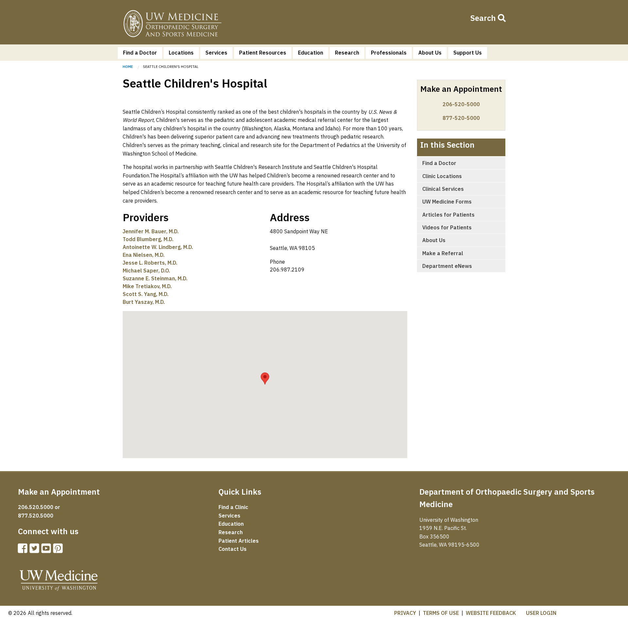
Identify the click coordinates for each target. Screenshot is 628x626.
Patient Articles (238, 540)
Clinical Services (443, 189)
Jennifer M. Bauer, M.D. (151, 231)
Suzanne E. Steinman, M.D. (155, 278)
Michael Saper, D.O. (146, 270)
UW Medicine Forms (447, 201)
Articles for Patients (448, 214)
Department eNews (447, 266)
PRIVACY (405, 613)
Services (216, 52)
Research (347, 52)
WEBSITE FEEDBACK (491, 613)
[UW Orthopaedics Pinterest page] (59, 550)
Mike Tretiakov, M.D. (147, 286)
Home (172, 24)
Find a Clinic (233, 507)
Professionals (389, 52)
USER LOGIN (541, 613)
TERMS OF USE (441, 613)
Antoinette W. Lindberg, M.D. (158, 247)
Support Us (467, 52)
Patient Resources (262, 52)
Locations (181, 52)
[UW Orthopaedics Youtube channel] (47, 550)
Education (310, 52)
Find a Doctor (140, 52)
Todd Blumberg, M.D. (148, 239)
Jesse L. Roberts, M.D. (150, 262)
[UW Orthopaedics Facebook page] (24, 550)
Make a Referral (442, 253)
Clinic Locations (442, 176)
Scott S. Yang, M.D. (145, 294)
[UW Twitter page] (36, 550)
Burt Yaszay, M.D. (144, 302)
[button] (265, 378)
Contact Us (232, 549)
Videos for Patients (447, 227)
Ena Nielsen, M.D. (144, 255)
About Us (430, 52)
